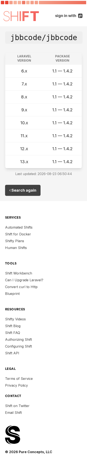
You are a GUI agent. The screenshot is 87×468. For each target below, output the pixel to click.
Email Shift (13, 412)
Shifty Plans (14, 241)
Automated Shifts (19, 227)
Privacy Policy (16, 385)
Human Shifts (16, 248)
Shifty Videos (15, 319)
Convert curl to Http (21, 287)
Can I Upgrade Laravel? (24, 280)
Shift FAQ (12, 333)
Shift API (12, 353)
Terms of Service (19, 378)
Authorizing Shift (18, 339)
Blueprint (12, 293)
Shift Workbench (18, 273)
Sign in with (69, 15)
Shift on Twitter (17, 406)
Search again (23, 190)
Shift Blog (12, 326)
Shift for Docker (18, 234)
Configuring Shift (18, 346)
